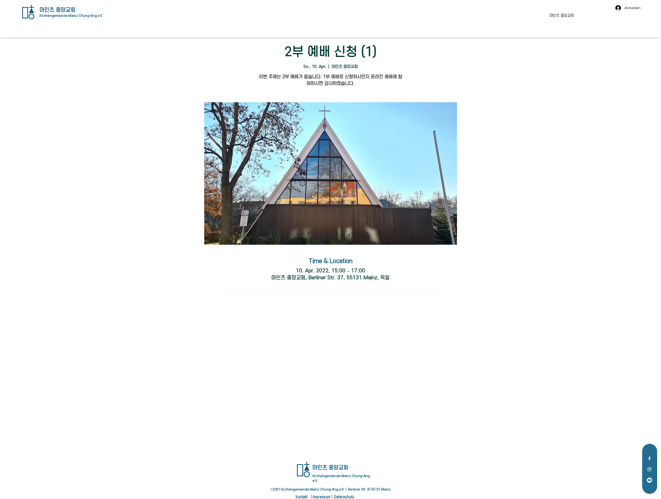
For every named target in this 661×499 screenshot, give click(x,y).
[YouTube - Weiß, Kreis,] (649, 480)
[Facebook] (649, 458)
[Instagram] (649, 469)
